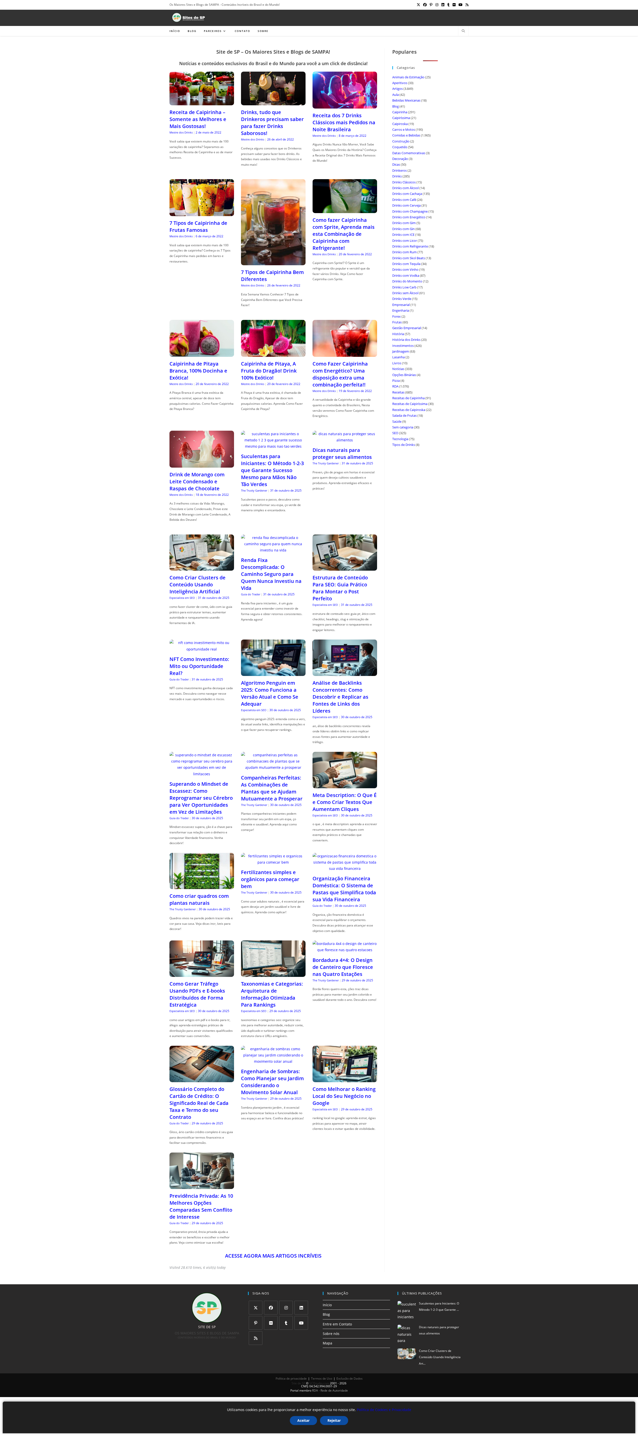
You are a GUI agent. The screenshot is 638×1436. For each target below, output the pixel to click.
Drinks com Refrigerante (410, 246)
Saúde (396, 421)
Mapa (327, 1343)
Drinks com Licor (404, 240)
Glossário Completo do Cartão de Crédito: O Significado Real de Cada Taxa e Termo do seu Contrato (199, 1103)
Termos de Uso (321, 1378)
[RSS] (255, 1338)
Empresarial (401, 304)
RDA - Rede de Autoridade (330, 1390)
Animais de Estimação (408, 77)
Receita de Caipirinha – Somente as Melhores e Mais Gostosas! (197, 119)
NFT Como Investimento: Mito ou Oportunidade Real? (199, 666)
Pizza (396, 380)
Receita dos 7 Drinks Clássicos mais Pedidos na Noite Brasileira (344, 122)
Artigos (397, 88)
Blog (395, 106)
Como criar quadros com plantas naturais (199, 899)
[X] (255, 1307)
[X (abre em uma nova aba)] (418, 4)
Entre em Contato (337, 1324)
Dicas (396, 164)
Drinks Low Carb (404, 287)
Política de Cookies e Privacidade (384, 1409)
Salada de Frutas (404, 415)
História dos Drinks (406, 339)
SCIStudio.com (319, 1383)
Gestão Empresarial (406, 328)
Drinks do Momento (407, 281)
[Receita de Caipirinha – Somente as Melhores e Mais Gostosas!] (201, 102)
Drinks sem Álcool (405, 293)
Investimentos (403, 345)
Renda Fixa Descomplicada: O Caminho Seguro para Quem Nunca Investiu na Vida (271, 574)
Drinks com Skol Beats (408, 258)
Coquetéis (399, 147)
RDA (395, 386)
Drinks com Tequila (406, 263)
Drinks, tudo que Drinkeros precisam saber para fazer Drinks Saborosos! (272, 122)
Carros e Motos (403, 129)
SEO (395, 433)
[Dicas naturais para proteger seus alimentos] (345, 440)
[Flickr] (271, 1323)
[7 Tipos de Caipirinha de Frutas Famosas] (201, 213)
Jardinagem (400, 351)
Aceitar (303, 1420)
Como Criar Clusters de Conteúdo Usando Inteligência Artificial (197, 584)
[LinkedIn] (301, 1307)
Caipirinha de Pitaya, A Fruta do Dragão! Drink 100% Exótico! (269, 370)
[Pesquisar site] (463, 31)
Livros (396, 363)
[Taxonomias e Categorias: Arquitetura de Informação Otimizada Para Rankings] (273, 973)
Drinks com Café (404, 199)
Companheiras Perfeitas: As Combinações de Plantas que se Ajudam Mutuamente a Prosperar (272, 788)
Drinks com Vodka (405, 275)
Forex (396, 316)
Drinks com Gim (404, 223)
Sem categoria (402, 427)
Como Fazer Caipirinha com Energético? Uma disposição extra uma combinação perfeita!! (340, 374)
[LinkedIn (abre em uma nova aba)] (443, 4)
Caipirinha (399, 112)
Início (327, 1305)
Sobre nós (331, 1333)
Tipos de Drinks (403, 444)
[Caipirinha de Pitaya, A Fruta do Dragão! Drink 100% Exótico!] (273, 353)
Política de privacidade (291, 1378)
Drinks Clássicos (404, 182)
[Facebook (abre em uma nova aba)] (425, 4)
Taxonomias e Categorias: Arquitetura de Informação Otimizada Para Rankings (272, 994)
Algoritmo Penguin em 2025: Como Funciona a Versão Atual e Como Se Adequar (269, 693)
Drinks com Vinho (405, 269)
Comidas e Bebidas (406, 135)
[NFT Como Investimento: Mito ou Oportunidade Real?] (201, 649)
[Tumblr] (286, 1323)
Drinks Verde (401, 298)
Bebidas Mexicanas (406, 100)
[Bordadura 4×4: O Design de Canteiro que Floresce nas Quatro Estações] (345, 949)
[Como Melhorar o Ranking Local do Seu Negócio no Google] (345, 1078)
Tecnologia (400, 439)
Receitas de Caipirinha (408, 398)
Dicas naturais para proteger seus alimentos (342, 453)
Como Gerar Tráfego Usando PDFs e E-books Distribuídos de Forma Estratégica (197, 994)
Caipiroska (400, 124)
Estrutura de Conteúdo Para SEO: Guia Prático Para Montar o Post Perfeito (340, 588)
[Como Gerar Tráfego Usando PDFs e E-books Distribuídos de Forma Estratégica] (201, 973)
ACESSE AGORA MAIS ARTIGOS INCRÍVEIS (273, 1255)
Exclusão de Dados (349, 1378)
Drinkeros (399, 170)
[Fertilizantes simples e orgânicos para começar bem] (273, 862)
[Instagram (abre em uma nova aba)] (437, 4)
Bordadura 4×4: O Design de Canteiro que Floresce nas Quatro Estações (343, 967)
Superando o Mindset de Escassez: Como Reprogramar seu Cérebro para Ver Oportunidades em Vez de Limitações (201, 798)
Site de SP (298, 1383)
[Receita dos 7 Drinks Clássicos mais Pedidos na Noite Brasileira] (345, 105)
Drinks (397, 176)
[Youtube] (301, 1323)
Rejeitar (334, 1420)
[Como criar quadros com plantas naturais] (201, 886)
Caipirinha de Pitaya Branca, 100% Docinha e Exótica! (198, 370)
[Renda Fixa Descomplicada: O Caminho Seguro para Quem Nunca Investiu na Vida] (273, 550)
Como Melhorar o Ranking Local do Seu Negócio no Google (344, 1096)
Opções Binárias (404, 375)
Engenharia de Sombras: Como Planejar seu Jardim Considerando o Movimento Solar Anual (272, 1082)
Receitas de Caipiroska (408, 409)
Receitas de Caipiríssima (409, 403)
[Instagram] (286, 1307)
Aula (395, 94)
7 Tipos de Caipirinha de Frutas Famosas (198, 226)
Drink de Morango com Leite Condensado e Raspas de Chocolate (197, 481)
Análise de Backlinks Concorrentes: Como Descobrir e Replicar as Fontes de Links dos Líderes (340, 696)
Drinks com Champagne (410, 211)
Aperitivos (399, 83)
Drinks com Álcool (405, 188)
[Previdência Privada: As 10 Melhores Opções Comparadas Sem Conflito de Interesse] (201, 1185)
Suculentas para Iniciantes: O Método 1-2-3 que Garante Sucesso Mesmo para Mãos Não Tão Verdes (272, 470)
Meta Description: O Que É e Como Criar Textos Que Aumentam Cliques (345, 802)
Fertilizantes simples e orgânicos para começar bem (270, 879)
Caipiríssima (401, 118)
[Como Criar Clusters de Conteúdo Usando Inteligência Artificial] (201, 567)
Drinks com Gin (403, 229)
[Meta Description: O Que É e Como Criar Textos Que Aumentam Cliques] (345, 785)
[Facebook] (271, 1307)
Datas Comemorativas (408, 153)
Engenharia (400, 310)
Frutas (397, 322)
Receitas (398, 392)
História (398, 334)
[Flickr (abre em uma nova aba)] (454, 4)
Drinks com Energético (408, 217)
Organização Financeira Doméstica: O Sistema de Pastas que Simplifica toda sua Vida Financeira (344, 889)
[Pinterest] (255, 1323)
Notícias (398, 369)
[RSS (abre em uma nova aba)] (466, 4)
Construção (400, 141)
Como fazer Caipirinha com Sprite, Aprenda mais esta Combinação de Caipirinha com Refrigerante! (344, 234)
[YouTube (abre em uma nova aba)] (460, 4)
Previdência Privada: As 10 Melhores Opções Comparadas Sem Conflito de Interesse (201, 1206)
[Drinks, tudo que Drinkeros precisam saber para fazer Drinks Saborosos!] (273, 102)
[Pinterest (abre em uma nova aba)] (431, 4)
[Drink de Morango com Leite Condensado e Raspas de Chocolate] (201, 464)
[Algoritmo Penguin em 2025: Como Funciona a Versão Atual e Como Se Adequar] (273, 672)
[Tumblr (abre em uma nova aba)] (448, 4)
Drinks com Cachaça (407, 193)
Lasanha (398, 357)
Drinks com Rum (404, 252)
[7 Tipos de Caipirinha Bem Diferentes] (273, 262)
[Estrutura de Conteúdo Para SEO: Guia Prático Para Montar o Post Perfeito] (345, 567)
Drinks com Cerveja (406, 205)
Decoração (400, 158)
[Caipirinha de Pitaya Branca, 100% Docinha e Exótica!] (201, 353)
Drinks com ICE (403, 234)
